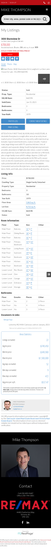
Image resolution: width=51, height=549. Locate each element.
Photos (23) (13, 121)
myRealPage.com (26, 533)
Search (45, 19)
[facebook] (23, 523)
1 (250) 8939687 (18, 406)
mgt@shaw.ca (17, 409)
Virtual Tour (8, 320)
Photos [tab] (9, 64)
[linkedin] (28, 523)
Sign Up (13, 3)
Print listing (13, 127)
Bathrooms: (6, 292)
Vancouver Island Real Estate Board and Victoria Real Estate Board (25, 541)
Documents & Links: (10, 314)
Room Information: (10, 220)
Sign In (4, 3)
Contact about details (38, 121)
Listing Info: (7, 173)
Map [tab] (15, 64)
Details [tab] (3, 64)
